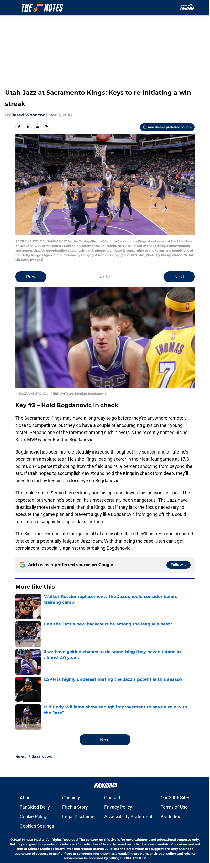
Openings (71, 797)
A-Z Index (170, 816)
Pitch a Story (75, 807)
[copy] (46, 127)
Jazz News (42, 756)
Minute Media (33, 840)
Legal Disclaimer (79, 816)
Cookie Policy (33, 816)
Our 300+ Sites (175, 797)
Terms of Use (174, 807)
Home (21, 756)
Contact (112, 797)
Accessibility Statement (128, 816)
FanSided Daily (35, 807)
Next (179, 276)
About (26, 797)
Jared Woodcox (28, 115)
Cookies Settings (37, 826)
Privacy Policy (118, 807)
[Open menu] (13, 8)
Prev (30, 276)
